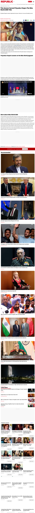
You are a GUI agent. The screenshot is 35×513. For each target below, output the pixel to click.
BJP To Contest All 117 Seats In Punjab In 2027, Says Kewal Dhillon (13, 314)
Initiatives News (3, 386)
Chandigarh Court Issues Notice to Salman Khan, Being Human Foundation (15, 244)
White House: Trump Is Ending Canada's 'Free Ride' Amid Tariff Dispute (14, 197)
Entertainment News (4, 20)
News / (1, 4)
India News (2, 269)
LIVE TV (30, 1)
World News (3, 175)
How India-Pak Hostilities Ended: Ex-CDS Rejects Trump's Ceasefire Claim (14, 267)
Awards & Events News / (12, 4)
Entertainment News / (6, 4)
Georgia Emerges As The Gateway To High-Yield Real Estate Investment (14, 384)
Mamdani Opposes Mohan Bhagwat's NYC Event (10, 220)
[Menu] (33, 1)
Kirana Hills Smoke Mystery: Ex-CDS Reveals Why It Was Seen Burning (14, 361)
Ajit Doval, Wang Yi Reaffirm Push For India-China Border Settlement (13, 337)
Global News (3, 222)
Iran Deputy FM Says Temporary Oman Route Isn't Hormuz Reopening (14, 174)
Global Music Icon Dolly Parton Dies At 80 (8, 291)
